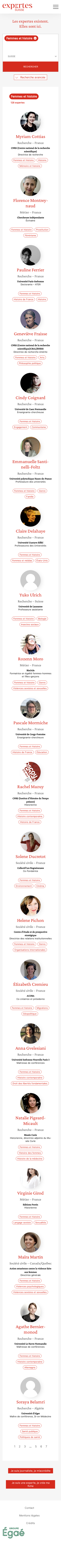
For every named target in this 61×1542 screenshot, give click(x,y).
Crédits (30, 1523)
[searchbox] (31, 46)
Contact (29, 1507)
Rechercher (30, 66)
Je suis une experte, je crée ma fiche (30, 1484)
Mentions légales (29, 1515)
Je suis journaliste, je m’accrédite (30, 1470)
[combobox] (30, 42)
